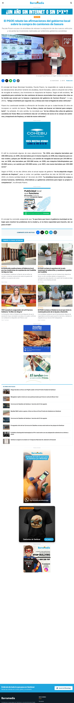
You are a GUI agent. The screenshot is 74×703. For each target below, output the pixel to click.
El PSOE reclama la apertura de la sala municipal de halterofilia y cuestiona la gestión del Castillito (54, 270)
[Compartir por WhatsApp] (10, 80)
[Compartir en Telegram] (14, 80)
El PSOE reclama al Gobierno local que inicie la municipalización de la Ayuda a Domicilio (54, 311)
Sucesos (41, 701)
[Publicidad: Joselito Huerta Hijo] (37, 351)
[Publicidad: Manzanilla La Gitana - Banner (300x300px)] (37, 382)
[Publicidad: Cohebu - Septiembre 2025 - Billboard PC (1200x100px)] (37, 14)
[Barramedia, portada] (37, 3)
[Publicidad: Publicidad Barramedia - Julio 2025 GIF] (37, 214)
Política (37, 17)
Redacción (69, 80)
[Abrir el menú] (3, 3)
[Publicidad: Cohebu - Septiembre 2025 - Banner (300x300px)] (37, 148)
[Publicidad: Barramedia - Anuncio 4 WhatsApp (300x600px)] (37, 502)
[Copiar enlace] (18, 80)
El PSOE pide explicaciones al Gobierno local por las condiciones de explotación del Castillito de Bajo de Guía (18, 270)
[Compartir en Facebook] (3, 80)
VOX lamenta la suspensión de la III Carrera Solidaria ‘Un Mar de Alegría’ (16, 311)
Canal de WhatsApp (65, 688)
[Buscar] (71, 3)
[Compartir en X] (6, 80)
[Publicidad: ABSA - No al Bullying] (37, 572)
